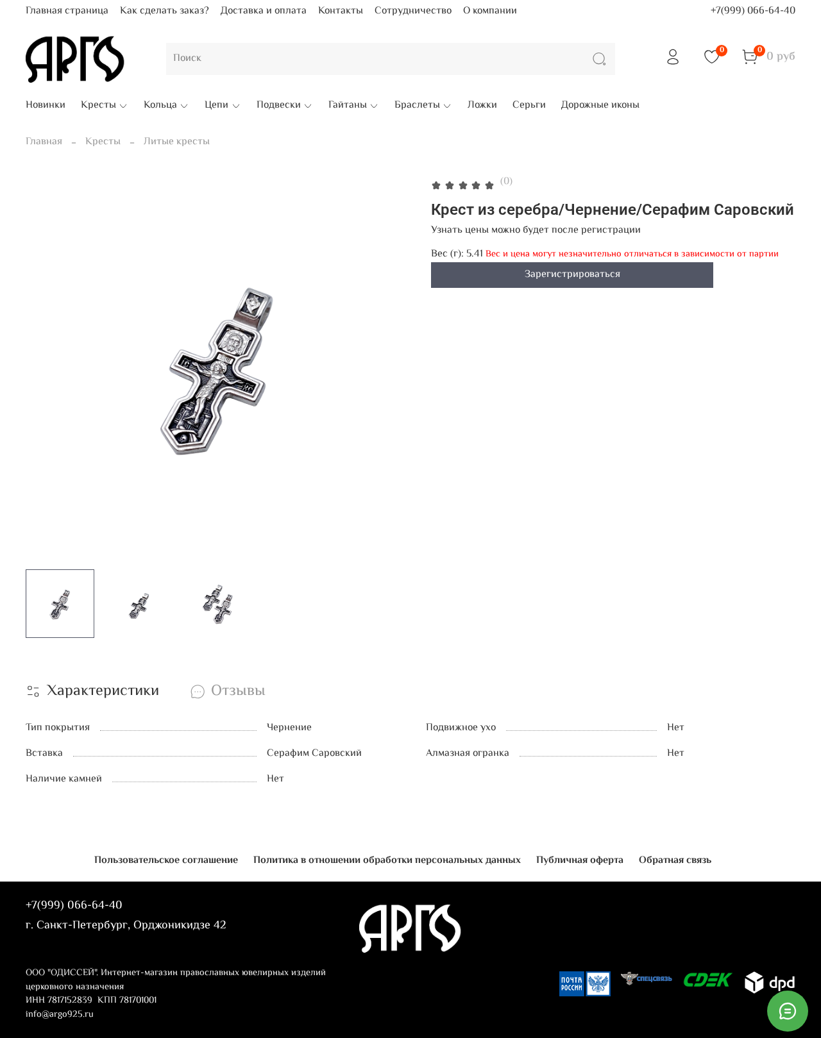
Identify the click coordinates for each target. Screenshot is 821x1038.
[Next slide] (390, 366)
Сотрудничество (413, 11)
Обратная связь (675, 861)
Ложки (482, 105)
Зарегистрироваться (572, 275)
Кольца (160, 105)
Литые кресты (177, 142)
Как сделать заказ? (164, 11)
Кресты (98, 105)
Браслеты (417, 105)
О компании (490, 11)
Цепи (216, 105)
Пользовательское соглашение (166, 861)
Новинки (45, 105)
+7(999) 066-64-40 (753, 11)
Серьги (529, 105)
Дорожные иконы (600, 105)
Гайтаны (347, 105)
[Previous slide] (46, 366)
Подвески (279, 105)
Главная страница (67, 11)
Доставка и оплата (264, 11)
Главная (44, 142)
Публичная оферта (579, 861)
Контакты (340, 11)
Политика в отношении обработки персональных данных (387, 861)
